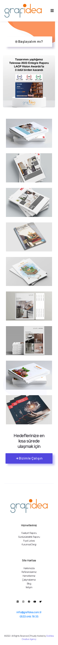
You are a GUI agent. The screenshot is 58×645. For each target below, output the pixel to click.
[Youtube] (34, 601)
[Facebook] (29, 601)
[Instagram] (23, 601)
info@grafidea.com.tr (29, 612)
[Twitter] (40, 601)
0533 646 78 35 (29, 616)
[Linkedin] (17, 601)
